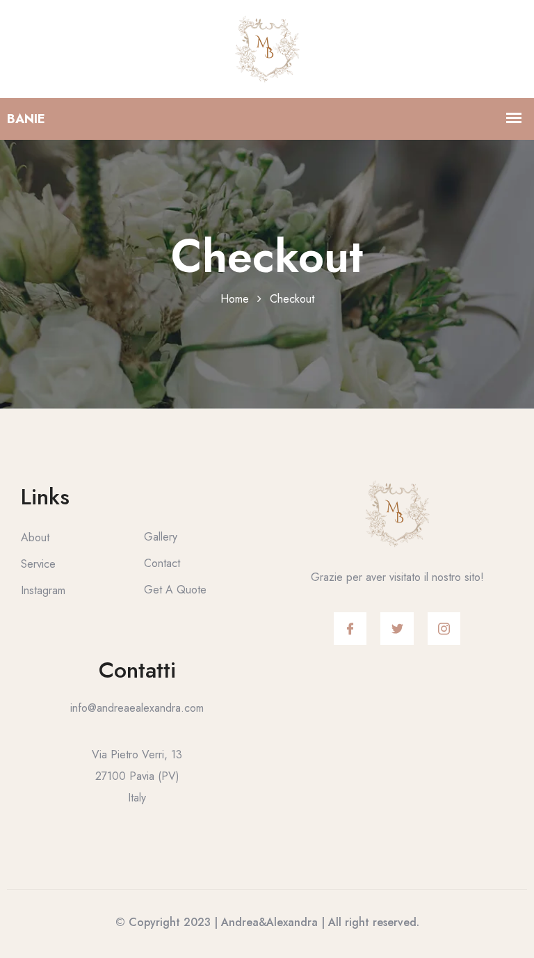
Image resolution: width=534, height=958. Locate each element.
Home (234, 299)
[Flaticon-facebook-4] (350, 629)
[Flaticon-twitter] (397, 629)
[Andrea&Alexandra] (267, 47)
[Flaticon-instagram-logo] (444, 629)
